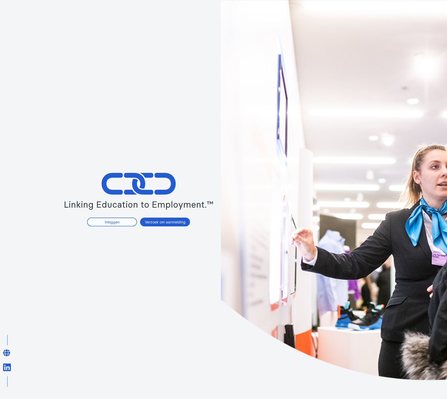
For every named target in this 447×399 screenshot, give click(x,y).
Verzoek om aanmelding (165, 222)
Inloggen (112, 222)
